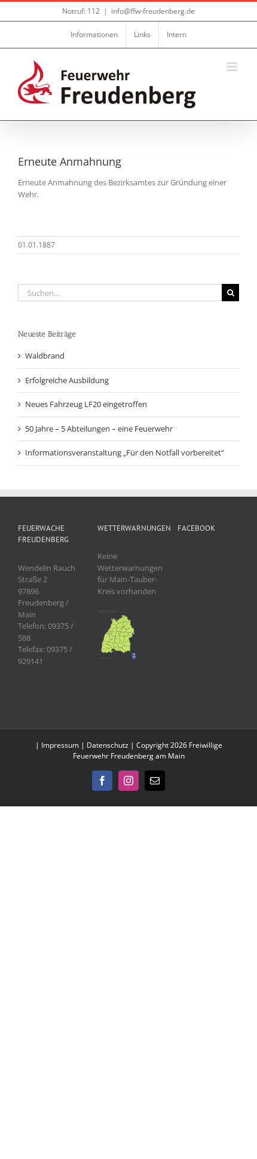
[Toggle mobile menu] (233, 66)
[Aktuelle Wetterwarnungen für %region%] (117, 614)
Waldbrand (45, 355)
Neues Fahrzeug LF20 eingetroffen (86, 404)
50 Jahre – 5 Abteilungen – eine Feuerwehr (99, 428)
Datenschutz (107, 745)
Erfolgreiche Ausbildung (67, 380)
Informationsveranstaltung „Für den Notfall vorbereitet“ (124, 452)
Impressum (60, 745)
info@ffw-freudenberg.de (153, 11)
